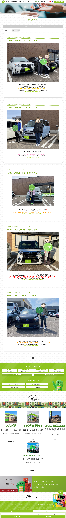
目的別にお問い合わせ (59, 1)
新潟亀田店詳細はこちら (33, 441)
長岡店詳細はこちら (11, 441)
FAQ (15, 504)
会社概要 (12, 504)
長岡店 (11, 26)
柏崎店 (55, 26)
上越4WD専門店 (40, 26)
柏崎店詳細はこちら (33, 470)
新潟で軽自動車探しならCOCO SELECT (43, 504)
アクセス (11, 439)
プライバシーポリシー (21, 504)
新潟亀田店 (25, 26)
